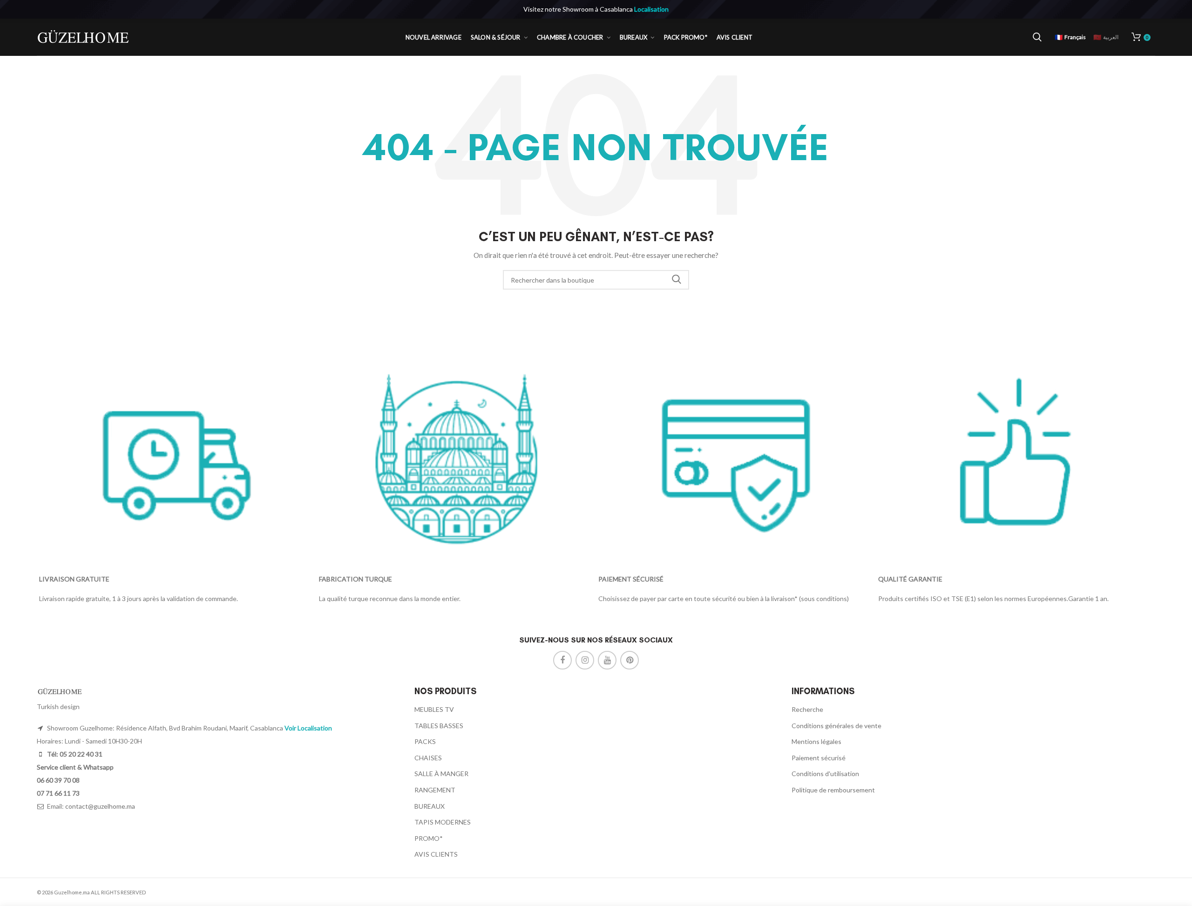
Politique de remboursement (833, 790)
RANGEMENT (434, 790)
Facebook (562, 660)
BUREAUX (429, 806)
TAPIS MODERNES (442, 822)
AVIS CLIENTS (436, 854)
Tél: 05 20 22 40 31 (74, 754)
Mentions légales (816, 741)
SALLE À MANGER (441, 774)
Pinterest (629, 660)
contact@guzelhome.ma (100, 806)
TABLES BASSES (438, 726)
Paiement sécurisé (819, 758)
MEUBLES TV (434, 709)
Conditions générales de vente (836, 726)
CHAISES (428, 758)
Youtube (607, 660)
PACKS (425, 741)
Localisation (651, 9)
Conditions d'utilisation (825, 774)
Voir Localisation (308, 728)
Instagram (585, 660)
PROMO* (428, 838)
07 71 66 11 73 (58, 793)
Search (676, 280)
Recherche (807, 709)
